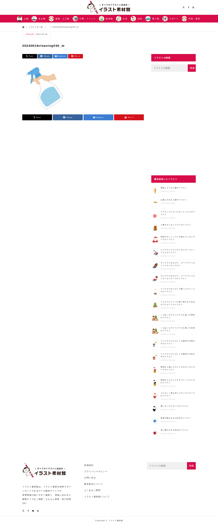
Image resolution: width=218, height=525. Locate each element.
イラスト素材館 (116, 521)
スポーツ (174, 18)
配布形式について (93, 484)
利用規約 (89, 465)
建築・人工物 (62, 18)
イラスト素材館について (97, 496)
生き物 (41, 18)
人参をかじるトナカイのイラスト (176, 225)
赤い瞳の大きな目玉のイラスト (175, 430)
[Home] (23, 27)
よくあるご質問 (92, 490)
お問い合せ (90, 477)
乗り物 (155, 18)
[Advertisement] (173, 123)
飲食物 (109, 18)
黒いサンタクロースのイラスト (175, 406)
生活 (125, 18)
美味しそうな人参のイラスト (174, 188)
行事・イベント (87, 18)
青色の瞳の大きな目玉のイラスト (176, 418)
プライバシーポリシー (96, 471)
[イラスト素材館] (44, 479)
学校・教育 (194, 18)
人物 (26, 18)
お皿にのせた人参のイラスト (174, 200)
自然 (139, 18)
